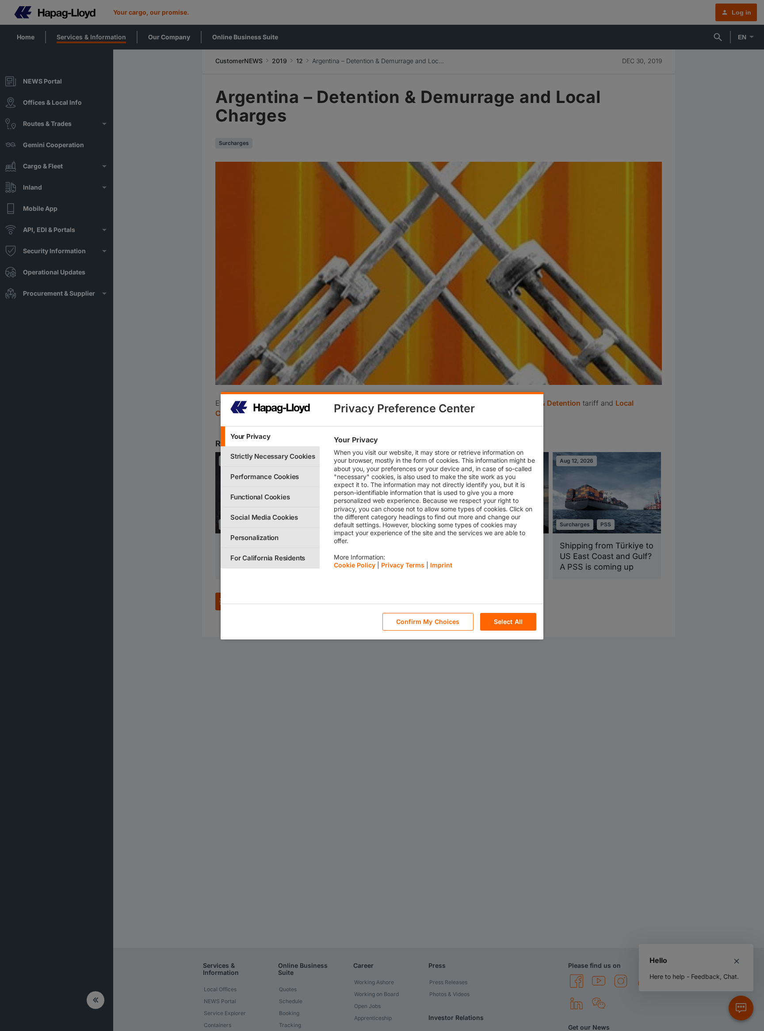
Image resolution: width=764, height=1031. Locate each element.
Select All (508, 621)
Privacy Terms (402, 565)
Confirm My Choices (428, 621)
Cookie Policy (354, 565)
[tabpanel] (434, 504)
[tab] (270, 436)
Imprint (441, 565)
